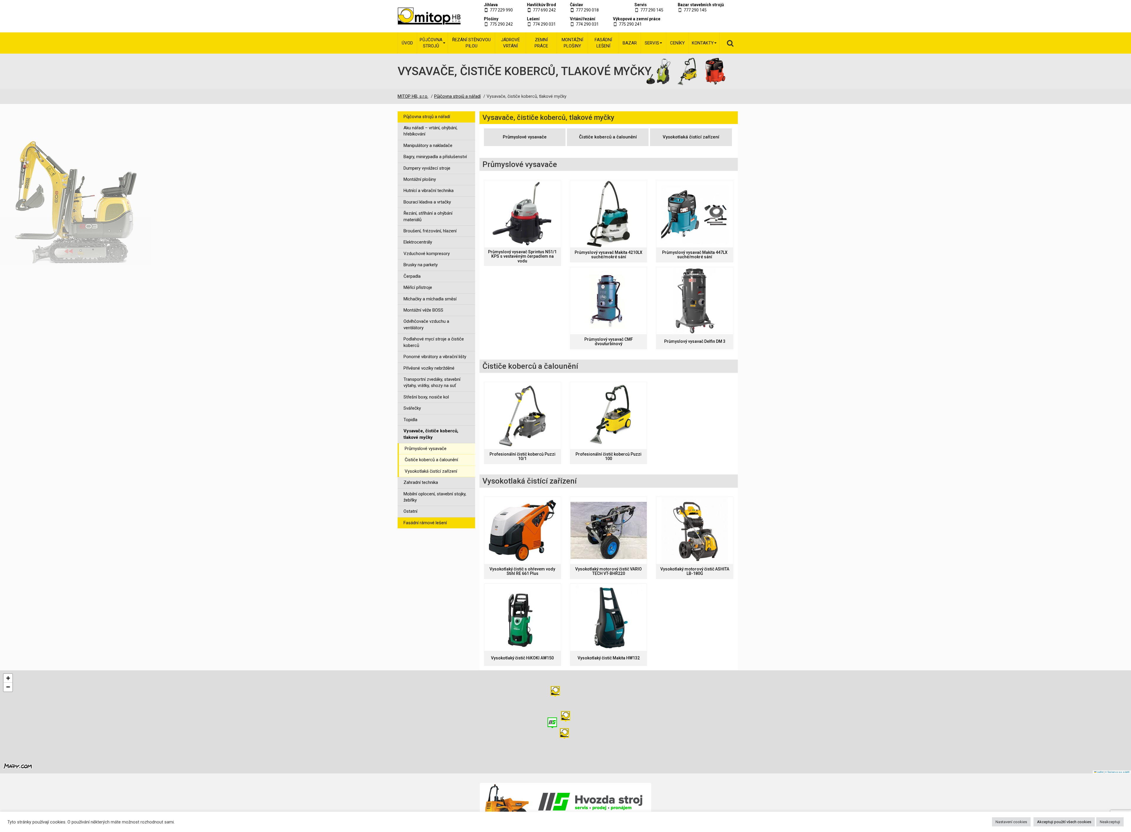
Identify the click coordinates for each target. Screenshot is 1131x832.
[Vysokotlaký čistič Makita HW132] (608, 617)
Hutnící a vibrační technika (429, 190)
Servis (640, 4)
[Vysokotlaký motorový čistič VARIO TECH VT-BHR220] (608, 530)
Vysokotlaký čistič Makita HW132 (609, 658)
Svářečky (412, 408)
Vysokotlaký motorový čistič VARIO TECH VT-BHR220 (608, 571)
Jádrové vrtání (510, 43)
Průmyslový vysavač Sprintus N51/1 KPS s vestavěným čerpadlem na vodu (522, 256)
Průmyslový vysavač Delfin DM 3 (694, 341)
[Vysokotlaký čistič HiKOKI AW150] (522, 617)
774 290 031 (544, 24)
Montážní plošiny (572, 43)
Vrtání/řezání (582, 18)
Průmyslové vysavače (426, 448)
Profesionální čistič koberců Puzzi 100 (608, 456)
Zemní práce (541, 43)
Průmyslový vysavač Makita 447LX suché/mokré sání (694, 254)
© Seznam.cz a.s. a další (1117, 771)
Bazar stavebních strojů (701, 4)
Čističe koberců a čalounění (431, 459)
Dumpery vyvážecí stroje (427, 168)
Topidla (410, 419)
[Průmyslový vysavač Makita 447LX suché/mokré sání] (694, 213)
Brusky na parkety (421, 264)
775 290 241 (630, 24)
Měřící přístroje (418, 287)
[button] (555, 691)
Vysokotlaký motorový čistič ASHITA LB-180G (694, 571)
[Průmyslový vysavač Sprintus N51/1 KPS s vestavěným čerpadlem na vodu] (522, 213)
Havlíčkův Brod (541, 4)
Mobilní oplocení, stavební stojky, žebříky (435, 497)
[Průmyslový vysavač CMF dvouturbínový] (608, 300)
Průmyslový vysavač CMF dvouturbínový (608, 341)
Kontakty (703, 43)
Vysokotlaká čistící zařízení (431, 471)
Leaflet (1099, 771)
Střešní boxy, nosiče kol (426, 397)
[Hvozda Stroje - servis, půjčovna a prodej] (565, 801)
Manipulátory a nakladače (428, 145)
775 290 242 (501, 24)
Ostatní (410, 511)
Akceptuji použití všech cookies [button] (1064, 822)
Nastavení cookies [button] (1011, 822)
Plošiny (491, 18)
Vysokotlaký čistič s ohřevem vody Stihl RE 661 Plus (522, 571)
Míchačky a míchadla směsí (430, 299)
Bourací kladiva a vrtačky (427, 202)
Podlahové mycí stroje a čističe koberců (434, 342)
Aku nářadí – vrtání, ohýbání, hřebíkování (430, 131)
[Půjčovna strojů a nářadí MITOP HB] (422, 16)
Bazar (630, 43)
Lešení (533, 18)
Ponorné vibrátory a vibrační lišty (435, 356)
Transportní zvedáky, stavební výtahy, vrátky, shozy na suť (432, 382)
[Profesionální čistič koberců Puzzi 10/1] (522, 415)
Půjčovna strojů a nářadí (427, 116)
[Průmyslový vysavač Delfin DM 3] (694, 300)
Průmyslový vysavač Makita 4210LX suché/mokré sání (608, 254)
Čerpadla (412, 276)
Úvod (407, 43)
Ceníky (677, 43)
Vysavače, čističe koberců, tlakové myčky (431, 434)
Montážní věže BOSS (423, 310)
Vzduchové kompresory (427, 253)
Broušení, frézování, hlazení (430, 231)
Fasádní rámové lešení (425, 522)
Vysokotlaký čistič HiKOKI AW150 (522, 658)
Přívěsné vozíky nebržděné (429, 368)
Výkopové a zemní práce (636, 18)
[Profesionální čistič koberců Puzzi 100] (608, 415)
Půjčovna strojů (431, 43)
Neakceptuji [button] (1110, 822)
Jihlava (491, 4)
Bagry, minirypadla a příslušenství (435, 156)
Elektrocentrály (418, 242)
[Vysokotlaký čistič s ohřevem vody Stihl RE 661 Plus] (522, 530)
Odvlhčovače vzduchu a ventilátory (426, 324)
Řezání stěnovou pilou (471, 43)
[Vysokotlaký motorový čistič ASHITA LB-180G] (694, 530)
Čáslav (576, 4)
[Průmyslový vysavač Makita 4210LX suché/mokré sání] (608, 213)
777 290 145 (651, 10)
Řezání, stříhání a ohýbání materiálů (428, 216)
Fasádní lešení (603, 43)
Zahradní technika (421, 482)
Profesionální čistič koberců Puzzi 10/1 (522, 456)
